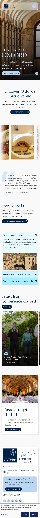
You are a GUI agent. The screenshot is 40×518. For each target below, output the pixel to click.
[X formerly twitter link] (4, 495)
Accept (32, 514)
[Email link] (16, 495)
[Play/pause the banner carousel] (35, 70)
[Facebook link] (12, 495)
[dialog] (19, 511)
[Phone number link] (20, 495)
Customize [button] (4, 514)
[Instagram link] (8, 495)
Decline (24, 514)
